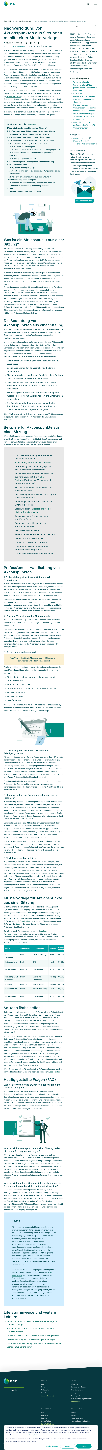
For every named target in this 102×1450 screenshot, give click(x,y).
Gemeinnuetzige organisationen (81, 1399)
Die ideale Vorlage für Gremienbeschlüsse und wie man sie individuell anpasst (84, 108)
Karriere (73, 1412)
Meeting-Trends (79, 141)
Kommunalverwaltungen (78, 1387)
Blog (42, 1412)
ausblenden (32, 124)
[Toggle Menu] (95, 3)
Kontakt (14, 1390)
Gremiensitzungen (80, 138)
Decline (67, 1446)
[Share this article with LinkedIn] (27, 43)
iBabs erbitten (54, 1072)
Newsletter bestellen (84, 201)
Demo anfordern (47, 1396)
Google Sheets (26, 921)
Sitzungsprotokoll (13, 96)
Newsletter (44, 1415)
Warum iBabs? (76, 1402)
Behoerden (74, 1384)
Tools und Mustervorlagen (14, 46)
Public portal (45, 1390)
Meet (42, 1384)
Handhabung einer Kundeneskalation (32, 462)
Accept (84, 1446)
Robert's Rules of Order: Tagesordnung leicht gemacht (33, 1336)
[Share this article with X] (35, 43)
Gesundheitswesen (77, 1390)
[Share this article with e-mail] (31, 43)
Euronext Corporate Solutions (80, 1421)
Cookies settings (52, 1446)
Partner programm (77, 1418)
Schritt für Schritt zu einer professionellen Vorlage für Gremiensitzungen (84, 125)
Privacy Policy (33, 1435)
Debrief (43, 1393)
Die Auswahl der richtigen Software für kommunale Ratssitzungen (83, 116)
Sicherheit (44, 1418)
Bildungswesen (76, 1393)
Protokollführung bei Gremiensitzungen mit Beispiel (31, 1340)
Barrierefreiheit (46, 1421)
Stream (43, 1387)
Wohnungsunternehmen (78, 1396)
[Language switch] (88, 3)
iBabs (17, 924)
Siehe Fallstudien (46, 1424)
